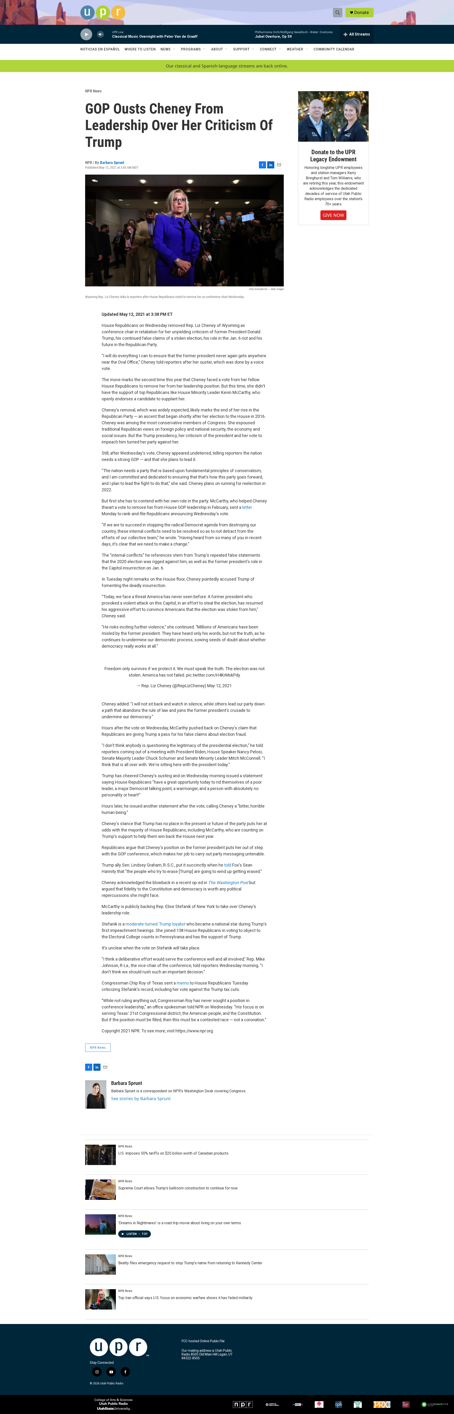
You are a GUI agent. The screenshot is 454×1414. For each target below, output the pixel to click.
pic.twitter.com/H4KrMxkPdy (213, 675)
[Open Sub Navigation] (174, 49)
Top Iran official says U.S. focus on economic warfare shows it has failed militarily (185, 1298)
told (227, 865)
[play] (86, 34)
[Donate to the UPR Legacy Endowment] (333, 116)
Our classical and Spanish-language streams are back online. (227, 65)
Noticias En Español (100, 49)
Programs (191, 49)
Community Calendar (334, 49)
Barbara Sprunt (112, 162)
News (166, 49)
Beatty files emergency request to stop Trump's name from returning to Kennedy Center (190, 1263)
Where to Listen (140, 49)
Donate (361, 12)
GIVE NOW (333, 215)
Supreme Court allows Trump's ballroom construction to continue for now (178, 1188)
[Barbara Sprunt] (95, 1094)
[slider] (108, 34)
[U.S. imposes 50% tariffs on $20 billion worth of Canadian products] (100, 1155)
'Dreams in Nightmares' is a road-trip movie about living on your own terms (179, 1223)
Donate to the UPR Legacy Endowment (333, 156)
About (217, 49)
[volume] (100, 34)
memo (183, 982)
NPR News (93, 91)
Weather (295, 49)
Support (241, 49)
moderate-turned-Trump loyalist (155, 924)
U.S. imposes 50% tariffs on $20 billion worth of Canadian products (173, 1153)
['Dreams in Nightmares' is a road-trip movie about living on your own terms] (100, 1224)
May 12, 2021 (219, 685)
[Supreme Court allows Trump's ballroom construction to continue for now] (100, 1189)
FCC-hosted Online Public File (203, 1341)
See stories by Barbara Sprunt (141, 1098)
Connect (268, 49)
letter (247, 507)
